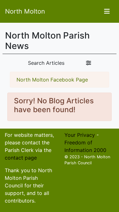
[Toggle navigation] (107, 11)
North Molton (25, 11)
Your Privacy (79, 135)
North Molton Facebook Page (52, 79)
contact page (21, 157)
